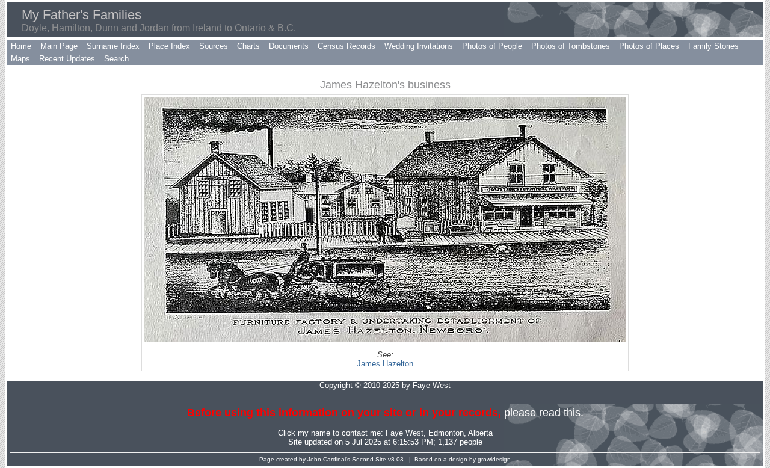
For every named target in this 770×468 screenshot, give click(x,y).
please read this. (544, 413)
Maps (20, 58)
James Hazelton (385, 363)
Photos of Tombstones (570, 46)
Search (116, 58)
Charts (248, 46)
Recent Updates (67, 58)
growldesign (494, 459)
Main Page (59, 46)
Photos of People (492, 46)
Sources (213, 46)
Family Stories (713, 46)
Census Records (346, 46)
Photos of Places (649, 46)
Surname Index (113, 46)
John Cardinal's (328, 459)
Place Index (169, 46)
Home (21, 46)
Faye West (405, 432)
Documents (289, 46)
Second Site (369, 459)
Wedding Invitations (418, 46)
